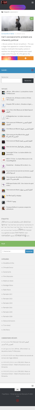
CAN (20, 222)
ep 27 (11, 230)
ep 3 (12, 225)
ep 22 (5, 230)
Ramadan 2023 (7, 303)
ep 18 (25, 227)
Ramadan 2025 (7, 312)
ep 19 (28, 227)
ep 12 (6, 227)
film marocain (27, 230)
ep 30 (17, 230)
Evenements (7, 272)
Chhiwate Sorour (8, 267)
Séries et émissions (9, 321)
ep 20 (31, 227)
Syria (27, 235)
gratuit (7, 233)
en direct (24, 222)
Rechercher (4, 77)
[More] (26, 58)
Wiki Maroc (6, 330)
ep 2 (10, 225)
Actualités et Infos (7, 34)
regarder (12, 235)
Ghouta (3, 233)
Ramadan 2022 (7, 299)
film (21, 229)
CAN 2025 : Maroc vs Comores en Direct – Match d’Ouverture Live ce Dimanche (15, 364)
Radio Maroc (7, 290)
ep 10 (31, 225)
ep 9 (29, 225)
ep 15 (16, 227)
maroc (21, 232)
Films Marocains (8, 276)
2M (3, 222)
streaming (20, 235)
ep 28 (14, 230)
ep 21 (2, 230)
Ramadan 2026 (7, 316)
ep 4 (15, 225)
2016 (10, 222)
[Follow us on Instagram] (32, 70)
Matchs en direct (8, 281)
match (26, 233)
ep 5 (18, 225)
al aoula (15, 222)
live (16, 232)
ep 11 (3, 227)
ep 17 (22, 227)
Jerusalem (12, 233)
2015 (7, 222)
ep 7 (23, 225)
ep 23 (8, 230)
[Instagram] (9, 58)
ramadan (5, 235)
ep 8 (26, 225)
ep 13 (9, 227)
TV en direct (6, 325)
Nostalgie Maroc (8, 285)
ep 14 (13, 227)
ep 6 (21, 225)
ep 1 (7, 225)
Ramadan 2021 (7, 294)
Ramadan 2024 (7, 307)
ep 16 (19, 227)
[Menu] (32, 2)
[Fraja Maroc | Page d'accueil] (5, 2)
